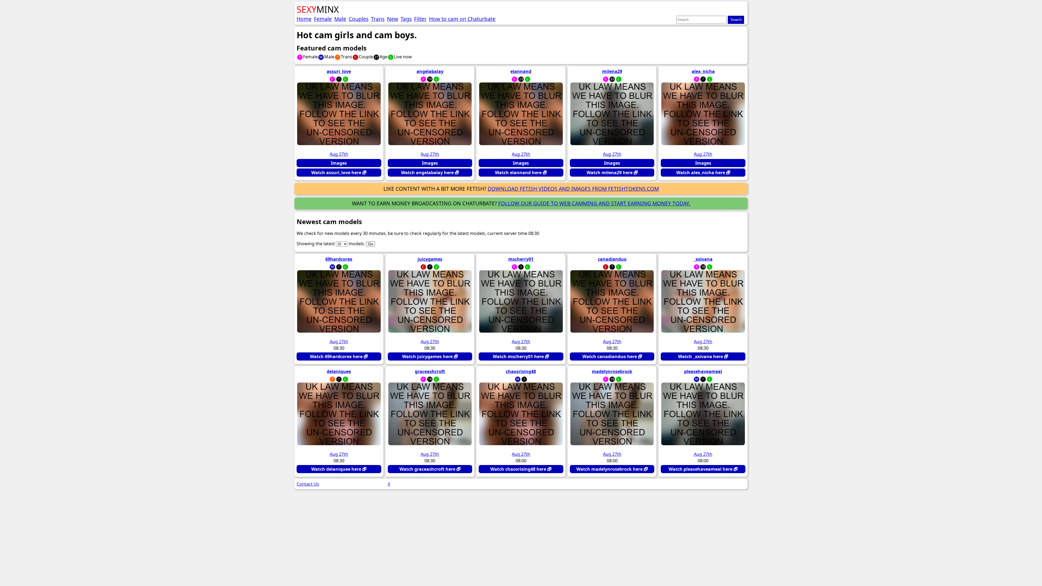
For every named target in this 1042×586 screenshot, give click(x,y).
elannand (520, 71)
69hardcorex (338, 259)
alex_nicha (703, 71)
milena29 (612, 71)
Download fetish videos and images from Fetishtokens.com (573, 188)
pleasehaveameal (703, 371)
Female (323, 19)
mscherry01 (520, 259)
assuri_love (339, 71)
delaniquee (339, 371)
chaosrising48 (521, 371)
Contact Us (308, 484)
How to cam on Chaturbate (462, 19)
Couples (358, 19)
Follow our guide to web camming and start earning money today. (594, 203)
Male (340, 19)
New (392, 19)
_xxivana (703, 259)
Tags (406, 19)
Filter (420, 19)
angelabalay (430, 71)
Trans (378, 19)
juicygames (430, 259)
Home (304, 19)
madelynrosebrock (612, 371)
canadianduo (612, 259)
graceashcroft (430, 371)
